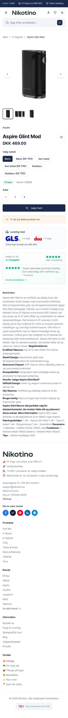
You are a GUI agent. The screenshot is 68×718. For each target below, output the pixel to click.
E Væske (7, 533)
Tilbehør (7, 556)
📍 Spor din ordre (12, 684)
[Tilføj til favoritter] (61, 137)
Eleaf (5, 599)
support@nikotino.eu (14, 486)
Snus (5, 561)
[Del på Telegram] (35, 513)
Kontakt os (8, 623)
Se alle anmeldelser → (15, 280)
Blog (5, 637)
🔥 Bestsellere (10, 674)
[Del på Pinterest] (20, 513)
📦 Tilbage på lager (13, 670)
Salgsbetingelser (12, 641)
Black (8, 158)
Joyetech (8, 594)
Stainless (37, 166)
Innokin (6, 589)
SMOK (6, 580)
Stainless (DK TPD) (15, 173)
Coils (5, 542)
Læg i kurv (36, 207)
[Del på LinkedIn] (27, 513)
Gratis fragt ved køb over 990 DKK (21, 244)
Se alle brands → (12, 608)
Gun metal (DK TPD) (15, 166)
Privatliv (7, 646)
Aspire (6, 585)
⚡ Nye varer (10, 679)
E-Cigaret (17, 37)
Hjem (5, 37)
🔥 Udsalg (8, 661)
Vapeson (7, 603)
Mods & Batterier (12, 552)
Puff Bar (7, 528)
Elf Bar (6, 575)
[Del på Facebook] (6, 513)
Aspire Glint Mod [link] (36, 37)
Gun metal (43, 158)
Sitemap (7, 498)
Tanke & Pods (10, 547)
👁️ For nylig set (11, 665)
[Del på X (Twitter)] (13, 513)
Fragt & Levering (12, 627)
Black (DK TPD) (24, 158)
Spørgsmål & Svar (12, 632)
